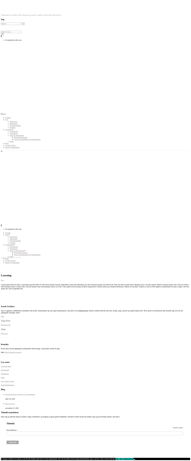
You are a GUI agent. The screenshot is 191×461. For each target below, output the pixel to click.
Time (3, 329)
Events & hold (6, 366)
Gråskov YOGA (6, 257)
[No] (134, 459)
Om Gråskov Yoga (7, 381)
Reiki (3, 378)
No (121, 459)
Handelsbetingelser (7, 385)
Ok (117, 459)
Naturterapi (5, 374)
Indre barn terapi (10, 403)
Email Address (12, 430)
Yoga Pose (5, 320)
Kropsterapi (5, 370)
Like (2, 316)
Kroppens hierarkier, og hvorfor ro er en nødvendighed (20, 394)
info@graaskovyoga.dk (13, 352)
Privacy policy (128, 459)
